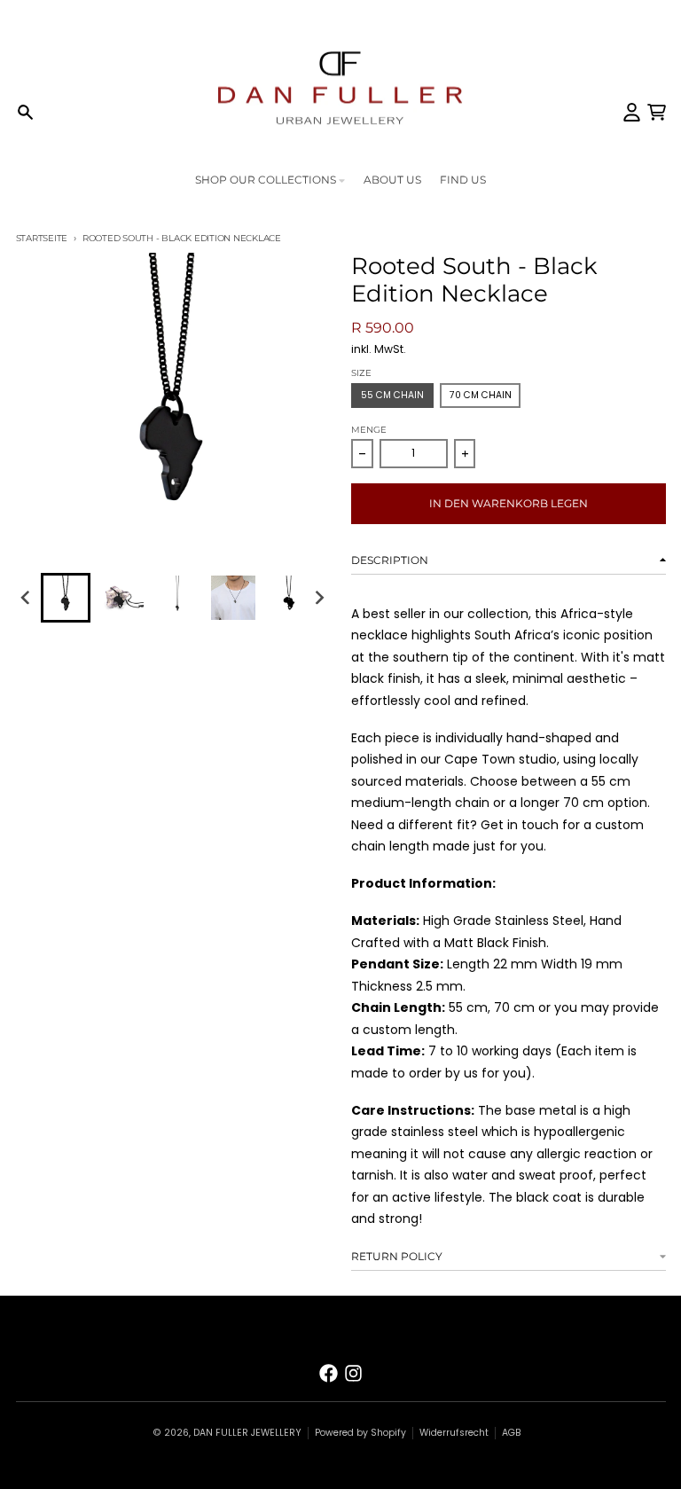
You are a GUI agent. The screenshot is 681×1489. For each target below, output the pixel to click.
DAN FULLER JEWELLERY (247, 1432)
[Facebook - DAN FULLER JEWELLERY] (328, 1373)
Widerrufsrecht (454, 1432)
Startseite (42, 238)
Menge (369, 430)
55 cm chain (392, 395)
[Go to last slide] (27, 597)
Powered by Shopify (360, 1432)
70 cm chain (481, 395)
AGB (511, 1432)
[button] (65, 598)
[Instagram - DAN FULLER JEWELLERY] (353, 1373)
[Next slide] (319, 597)
